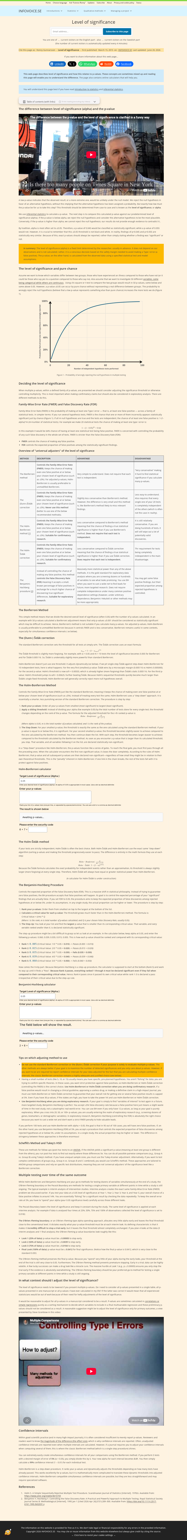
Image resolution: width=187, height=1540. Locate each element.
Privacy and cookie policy (124, 2)
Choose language (60, 2)
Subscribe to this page (117, 31)
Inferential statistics (113, 89)
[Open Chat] (8, 1532)
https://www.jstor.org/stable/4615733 (42, 1495)
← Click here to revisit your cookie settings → (94, 1535)
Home (48, 2)
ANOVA (76, 1149)
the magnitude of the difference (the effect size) (63, 1441)
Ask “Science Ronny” (77, 2)
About (109, 2)
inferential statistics (36, 214)
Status (138, 2)
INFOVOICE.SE (30, 10)
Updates (91, 2)
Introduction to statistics (86, 89)
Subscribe (101, 2)
